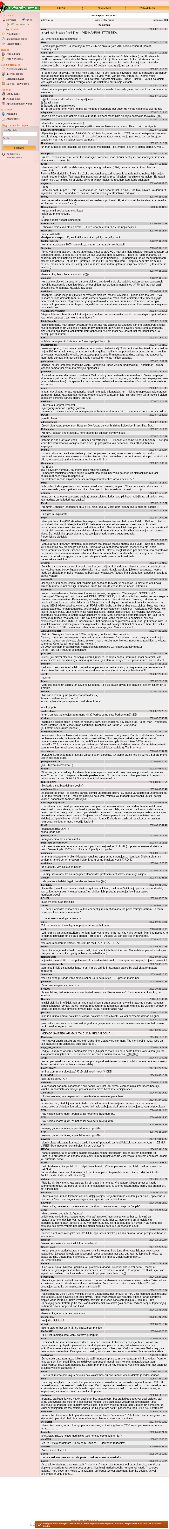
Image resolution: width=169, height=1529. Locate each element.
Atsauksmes (13, 118)
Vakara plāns (13, 43)
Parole (5, 138)
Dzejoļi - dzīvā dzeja (17, 83)
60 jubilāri (15, 29)
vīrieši (29, 19)
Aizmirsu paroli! (14, 158)
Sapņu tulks (13, 93)
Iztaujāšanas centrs (16, 38)
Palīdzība (11, 113)
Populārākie (13, 33)
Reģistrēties (13, 153)
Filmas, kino (13, 98)
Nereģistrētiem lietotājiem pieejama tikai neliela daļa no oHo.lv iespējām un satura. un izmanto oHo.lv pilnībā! (102, 1524)
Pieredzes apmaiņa (16, 68)
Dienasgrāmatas (15, 78)
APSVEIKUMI (104, 8)
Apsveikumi (19, 103)
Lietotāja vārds (9, 130)
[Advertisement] (19, 225)
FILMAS (61, 8)
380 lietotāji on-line (20, 24)
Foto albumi (13, 53)
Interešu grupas (14, 73)
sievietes (11, 19)
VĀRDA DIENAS (147, 8)
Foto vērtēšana (14, 58)
